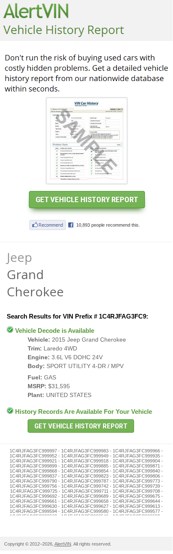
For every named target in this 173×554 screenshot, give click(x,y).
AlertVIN (62, 543)
